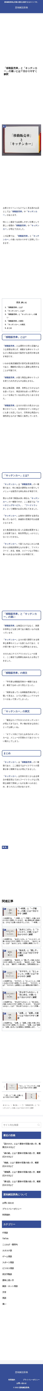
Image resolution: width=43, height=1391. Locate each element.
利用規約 (6, 1215)
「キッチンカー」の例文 (16, 324)
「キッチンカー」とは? (16, 311)
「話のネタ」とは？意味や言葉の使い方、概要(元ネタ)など (21, 1145)
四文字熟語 (7, 1274)
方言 (4, 1292)
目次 (18, 302)
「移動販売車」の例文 (15, 321)
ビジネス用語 (8, 1268)
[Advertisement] (21, 40)
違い (6, 847)
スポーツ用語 (8, 1262)
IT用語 (5, 1233)
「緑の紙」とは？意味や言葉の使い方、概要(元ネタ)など (21, 1155)
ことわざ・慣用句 (10, 1244)
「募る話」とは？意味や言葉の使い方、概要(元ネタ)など (21, 1183)
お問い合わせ (8, 1203)
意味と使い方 (8, 1280)
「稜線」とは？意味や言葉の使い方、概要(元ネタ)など (20, 1164)
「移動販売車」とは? (15, 307)
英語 (4, 1298)
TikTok (5, 1239)
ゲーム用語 (7, 1256)
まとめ (9, 328)
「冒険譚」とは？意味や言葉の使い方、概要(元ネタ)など (21, 1174)
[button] (39, 1124)
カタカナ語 (7, 1250)
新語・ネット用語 (10, 1286)
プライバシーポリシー (12, 1209)
